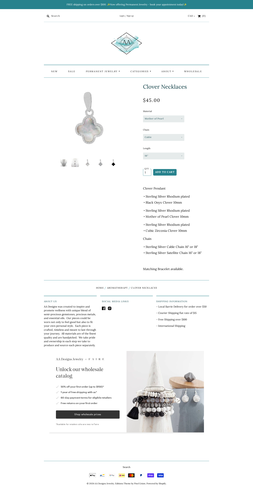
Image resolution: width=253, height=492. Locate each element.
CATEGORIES (140, 71)
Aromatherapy (117, 287)
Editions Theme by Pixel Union (130, 483)
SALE (71, 71)
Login (122, 16)
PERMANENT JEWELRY (102, 71)
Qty (146, 168)
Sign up (130, 16)
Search (126, 467)
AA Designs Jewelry (104, 483)
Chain (146, 129)
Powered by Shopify (156, 483)
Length (146, 148)
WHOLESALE (193, 71)
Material (147, 111)
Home (100, 287)
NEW (54, 71)
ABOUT (166, 71)
